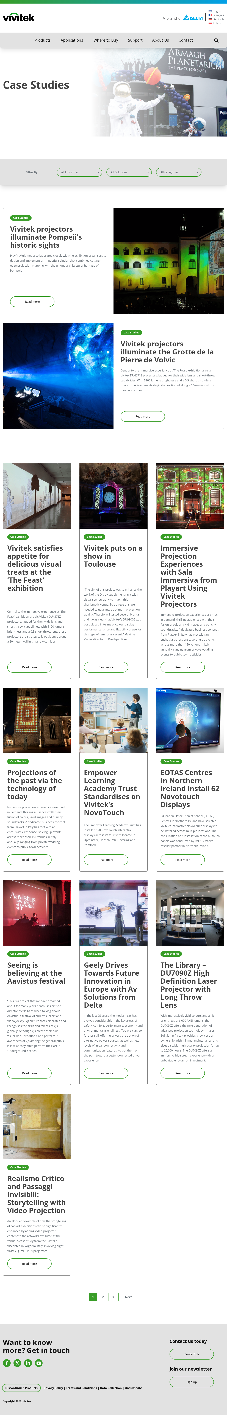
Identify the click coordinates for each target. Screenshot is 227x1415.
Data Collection (111, 1388)
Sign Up (192, 1382)
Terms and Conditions (81, 1388)
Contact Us (191, 1354)
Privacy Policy (53, 1388)
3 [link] (113, 1297)
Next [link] (128, 1297)
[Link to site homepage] (19, 17)
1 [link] (93, 1297)
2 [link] (103, 1297)
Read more (32, 302)
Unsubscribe (133, 1388)
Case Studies (21, 217)
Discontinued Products (21, 1388)
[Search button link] (216, 40)
